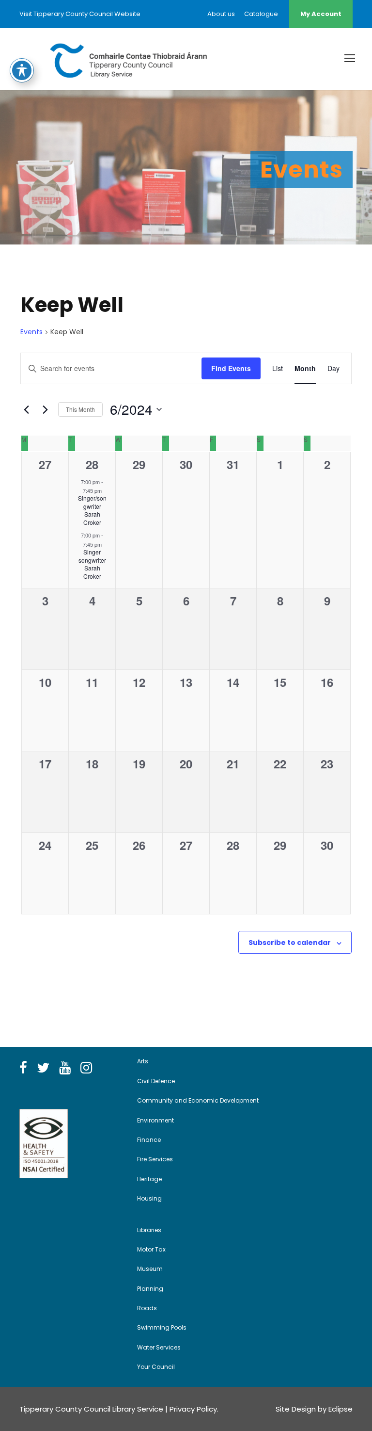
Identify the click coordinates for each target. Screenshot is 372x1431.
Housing (149, 1198)
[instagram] (86, 1068)
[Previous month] (26, 409)
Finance (149, 1140)
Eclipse (340, 1409)
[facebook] (23, 1068)
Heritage (149, 1179)
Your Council (156, 1367)
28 (92, 464)
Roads (147, 1308)
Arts (142, 1061)
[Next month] (45, 409)
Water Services (159, 1347)
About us (221, 13)
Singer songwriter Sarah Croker (92, 564)
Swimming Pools (161, 1327)
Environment (155, 1120)
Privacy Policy (193, 1409)
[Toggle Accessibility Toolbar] (21, 70)
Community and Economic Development (198, 1100)
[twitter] (43, 1068)
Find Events (231, 368)
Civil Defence (156, 1081)
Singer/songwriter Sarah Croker (92, 510)
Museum (150, 1269)
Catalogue (261, 13)
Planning (150, 1289)
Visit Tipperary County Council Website (79, 13)
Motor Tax (151, 1249)
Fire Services (155, 1159)
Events (31, 332)
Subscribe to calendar (289, 942)
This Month (80, 409)
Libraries (149, 1230)
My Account (320, 13)
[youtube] (65, 1068)
